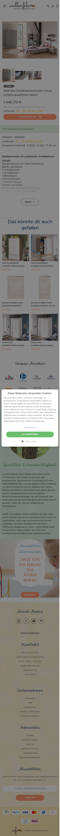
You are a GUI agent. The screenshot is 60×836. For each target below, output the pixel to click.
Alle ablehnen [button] (30, 427)
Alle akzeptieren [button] (30, 434)
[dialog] (29, 418)
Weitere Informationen (35, 421)
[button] (30, 441)
